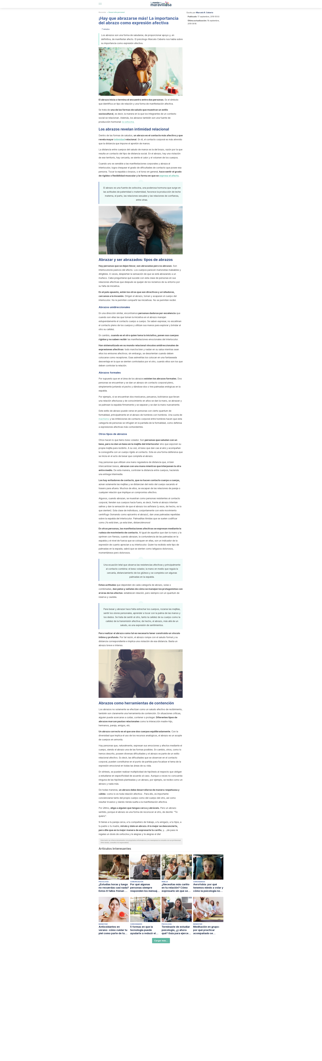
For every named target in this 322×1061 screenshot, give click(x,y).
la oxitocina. (128, 122)
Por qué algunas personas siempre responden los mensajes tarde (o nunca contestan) (145, 888)
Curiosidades (199, 882)
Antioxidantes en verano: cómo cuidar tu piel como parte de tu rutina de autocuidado (113, 930)
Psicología (104, 882)
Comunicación (136, 882)
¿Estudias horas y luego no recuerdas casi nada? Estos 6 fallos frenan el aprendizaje (114, 888)
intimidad (119, 139)
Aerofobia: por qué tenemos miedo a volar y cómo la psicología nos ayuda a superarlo (208, 888)
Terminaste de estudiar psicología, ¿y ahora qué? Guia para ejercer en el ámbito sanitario (176, 930)
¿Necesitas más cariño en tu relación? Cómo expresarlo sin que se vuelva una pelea (175, 888)
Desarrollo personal (117, 12)
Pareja (165, 882)
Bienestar (102, 12)
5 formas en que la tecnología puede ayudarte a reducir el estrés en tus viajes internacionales (143, 930)
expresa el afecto (169, 175)
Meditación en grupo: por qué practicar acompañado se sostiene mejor (206, 930)
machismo (104, 419)
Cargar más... (161, 940)
